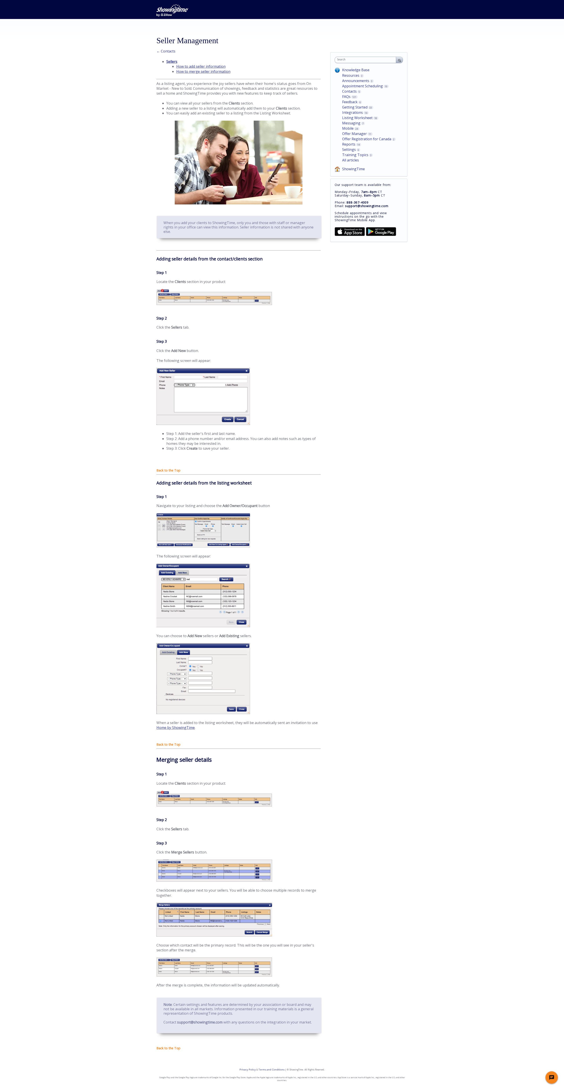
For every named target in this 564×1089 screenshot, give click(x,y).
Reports (348, 144)
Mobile (348, 128)
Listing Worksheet (357, 117)
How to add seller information (201, 66)
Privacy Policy (247, 1069)
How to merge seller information (203, 71)
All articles (350, 160)
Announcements (355, 80)
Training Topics (355, 154)
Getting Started (354, 107)
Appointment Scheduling (362, 86)
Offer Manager (354, 133)
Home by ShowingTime (175, 727)
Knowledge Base (355, 69)
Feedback (350, 101)
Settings (349, 149)
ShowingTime (353, 169)
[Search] (399, 60)
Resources (350, 75)
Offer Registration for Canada (366, 139)
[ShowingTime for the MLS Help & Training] (172, 10)
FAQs (346, 96)
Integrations (352, 112)
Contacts (349, 91)
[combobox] (366, 60)
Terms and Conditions (271, 1069)
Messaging (351, 123)
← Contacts (165, 51)
